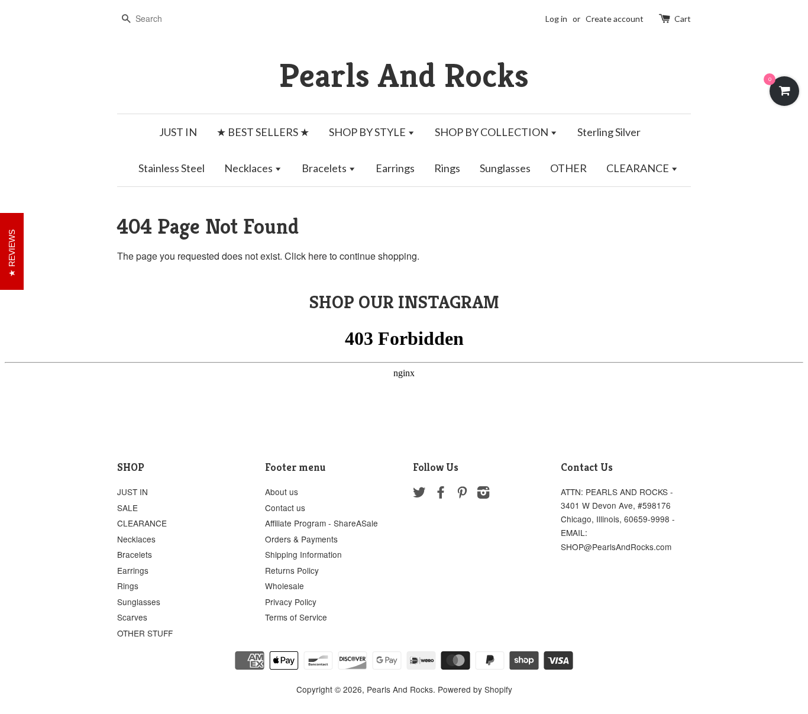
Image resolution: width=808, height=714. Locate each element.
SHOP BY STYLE (368, 131)
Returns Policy (292, 570)
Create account (615, 19)
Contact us (285, 507)
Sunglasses (505, 168)
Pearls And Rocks (404, 75)
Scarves (132, 617)
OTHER (568, 168)
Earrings (395, 168)
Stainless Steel (171, 168)
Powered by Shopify (475, 689)
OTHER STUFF (145, 633)
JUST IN (178, 131)
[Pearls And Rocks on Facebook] (440, 494)
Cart (682, 19)
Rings (447, 168)
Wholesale (284, 586)
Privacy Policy (290, 602)
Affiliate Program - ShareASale (321, 523)
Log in (556, 19)
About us (281, 491)
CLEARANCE (638, 168)
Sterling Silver (609, 131)
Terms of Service (296, 617)
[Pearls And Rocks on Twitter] (419, 494)
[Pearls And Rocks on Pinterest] (461, 494)
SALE (127, 507)
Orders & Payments (301, 539)
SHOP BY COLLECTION (492, 131)
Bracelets (325, 168)
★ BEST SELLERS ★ (262, 131)
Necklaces (249, 168)
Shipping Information (303, 554)
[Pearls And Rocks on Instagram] (483, 494)
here (317, 256)
